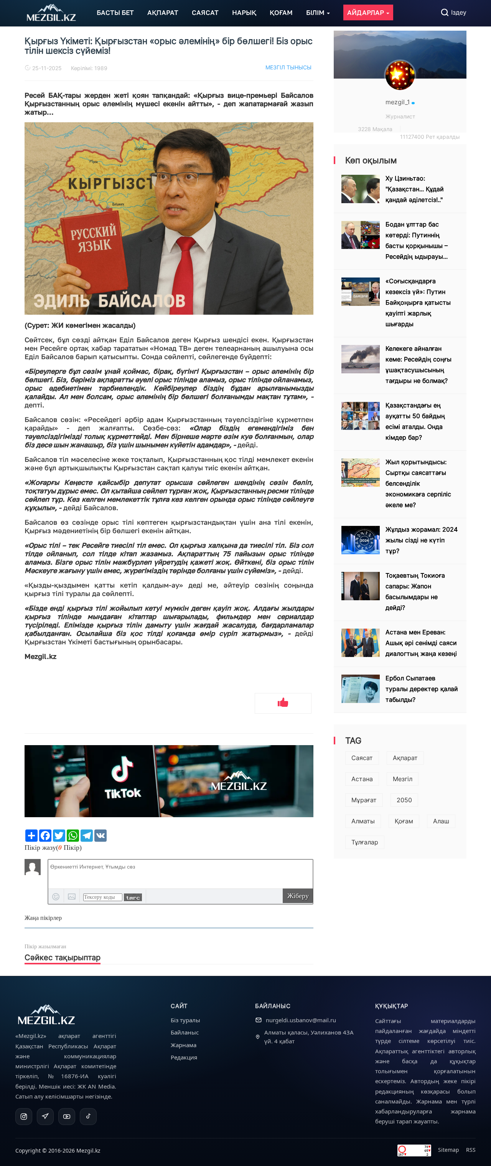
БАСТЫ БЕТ (115, 12)
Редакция (184, 1057)
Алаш (441, 821)
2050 (404, 800)
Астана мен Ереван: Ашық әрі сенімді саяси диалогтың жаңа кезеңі (421, 642)
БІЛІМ (316, 12)
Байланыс (185, 1032)
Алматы (363, 821)
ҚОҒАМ (281, 12)
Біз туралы (185, 1020)
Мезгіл (402, 779)
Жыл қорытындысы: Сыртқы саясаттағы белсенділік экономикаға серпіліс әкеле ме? (418, 483)
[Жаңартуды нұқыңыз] (133, 897)
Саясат (362, 758)
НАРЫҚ (244, 12)
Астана (362, 779)
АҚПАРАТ (162, 12)
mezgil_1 (399, 102)
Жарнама (183, 1045)
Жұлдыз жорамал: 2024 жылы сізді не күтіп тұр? (422, 540)
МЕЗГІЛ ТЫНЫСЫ (288, 67)
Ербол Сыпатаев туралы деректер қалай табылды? (422, 688)
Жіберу (298, 896)
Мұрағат (364, 800)
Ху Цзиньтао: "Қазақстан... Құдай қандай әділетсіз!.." (415, 189)
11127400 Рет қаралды (430, 136)
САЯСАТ (205, 12)
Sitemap (448, 1149)
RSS (471, 1149)
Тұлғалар (364, 842)
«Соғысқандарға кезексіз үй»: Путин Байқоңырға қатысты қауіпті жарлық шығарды (418, 302)
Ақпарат (405, 758)
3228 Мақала (375, 129)
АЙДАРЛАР (366, 12)
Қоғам (404, 821)
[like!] (283, 703)
